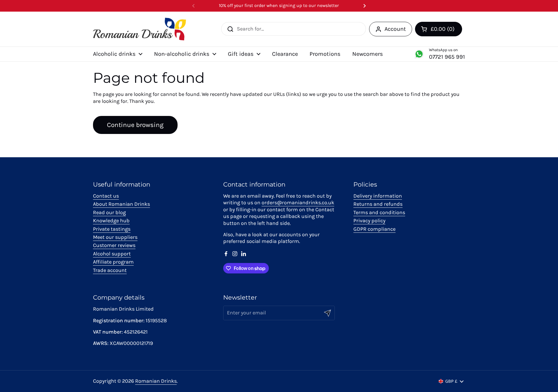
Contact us (106, 196)
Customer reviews (114, 245)
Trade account (110, 270)
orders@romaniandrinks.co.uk (298, 202)
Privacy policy (369, 220)
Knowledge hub (111, 220)
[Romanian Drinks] (139, 29)
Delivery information (377, 196)
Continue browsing (135, 125)
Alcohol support (112, 253)
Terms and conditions (379, 212)
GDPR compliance (374, 229)
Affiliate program (113, 262)
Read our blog (109, 212)
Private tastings (111, 229)
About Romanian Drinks (121, 204)
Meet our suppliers (115, 237)
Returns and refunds (378, 204)
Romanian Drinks (156, 381)
